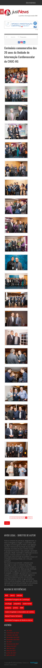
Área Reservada (31, 3)
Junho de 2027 (11, 653)
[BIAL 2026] (21, 25)
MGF (6, 595)
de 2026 (9, 631)
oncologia (8, 604)
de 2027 (9, 642)
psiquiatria (17, 604)
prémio (15, 608)
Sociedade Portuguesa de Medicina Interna (18, 620)
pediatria (8, 608)
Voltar (7, 523)
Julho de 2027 (10, 655)
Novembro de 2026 (12, 637)
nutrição (19, 595)
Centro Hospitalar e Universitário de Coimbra (19, 612)
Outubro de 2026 (12, 635)
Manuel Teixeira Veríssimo (13, 616)
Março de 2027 (11, 646)
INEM (21, 608)
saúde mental (27, 604)
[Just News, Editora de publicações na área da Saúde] (21, 14)
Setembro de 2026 (12, 633)
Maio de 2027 (10, 651)
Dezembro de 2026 (12, 639)
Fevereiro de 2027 (12, 644)
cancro (12, 595)
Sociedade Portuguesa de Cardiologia (17, 599)
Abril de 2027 (10, 648)
